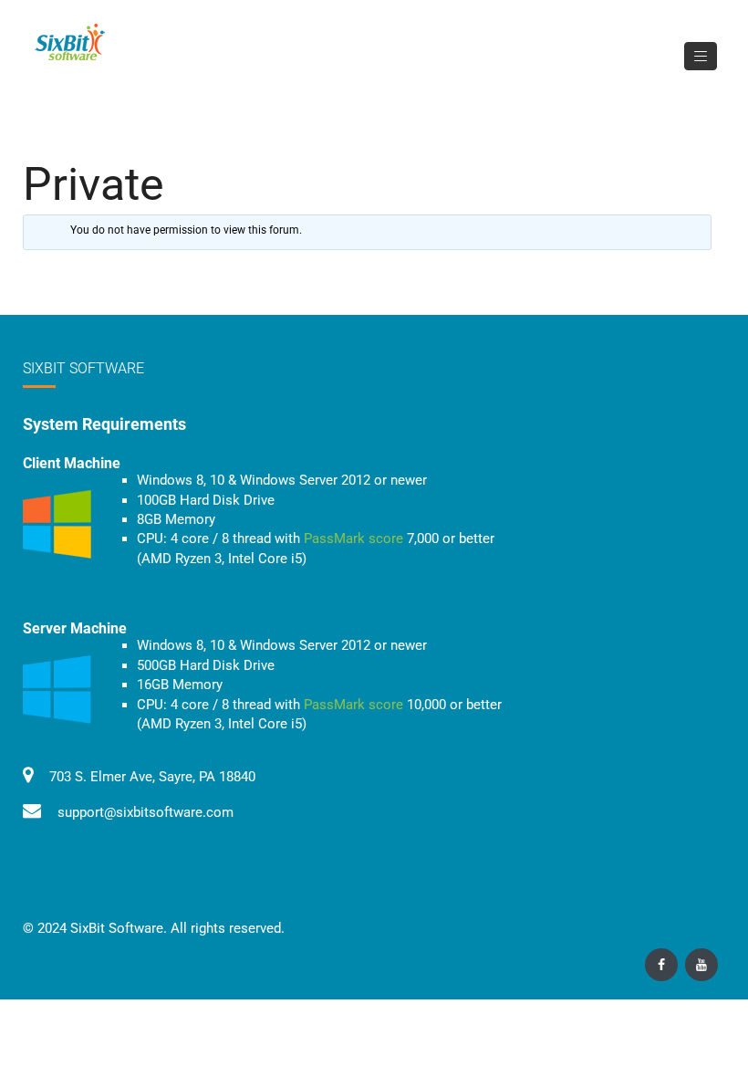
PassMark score (353, 538)
